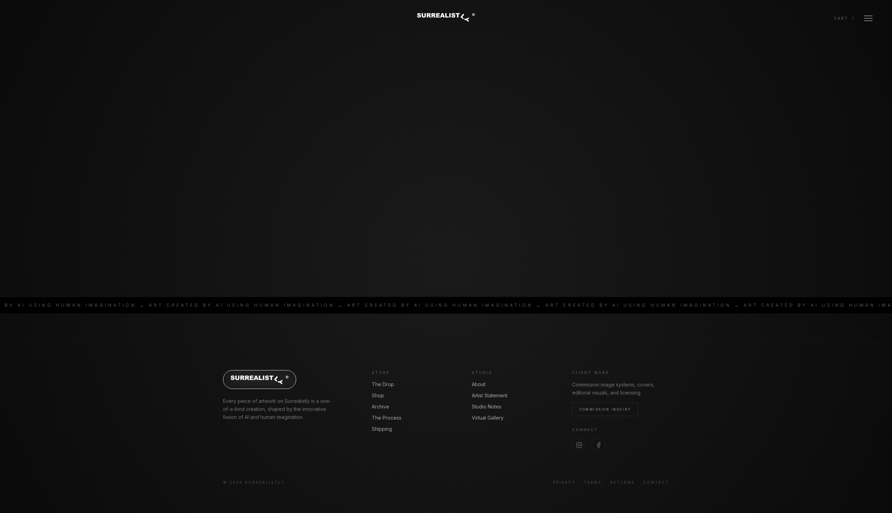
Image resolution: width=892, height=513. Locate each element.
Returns (622, 482)
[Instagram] (579, 445)
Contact (656, 482)
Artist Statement (489, 395)
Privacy (564, 482)
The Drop (383, 384)
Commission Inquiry (605, 409)
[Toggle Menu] (868, 18)
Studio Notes (486, 406)
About (478, 384)
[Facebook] (599, 445)
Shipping (382, 429)
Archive (380, 406)
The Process (386, 418)
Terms (593, 482)
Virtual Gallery (487, 418)
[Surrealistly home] (446, 17)
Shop (378, 395)
